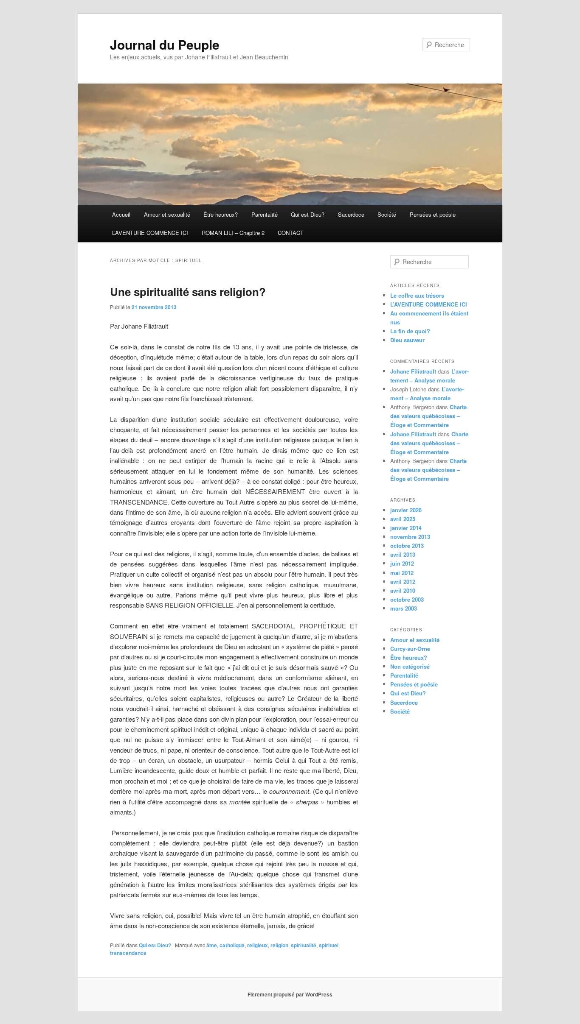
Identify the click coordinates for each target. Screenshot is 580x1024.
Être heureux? (220, 214)
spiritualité (303, 945)
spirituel (328, 945)
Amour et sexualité (167, 214)
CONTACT (291, 233)
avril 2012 (402, 582)
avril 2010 (402, 590)
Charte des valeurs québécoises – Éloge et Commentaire (428, 416)
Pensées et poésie (433, 214)
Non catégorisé (410, 666)
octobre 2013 (407, 545)
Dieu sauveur (407, 340)
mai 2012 (402, 573)
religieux (257, 945)
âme (211, 945)
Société (386, 214)
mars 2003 (403, 608)
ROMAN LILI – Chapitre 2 (233, 233)
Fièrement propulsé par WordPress (290, 994)
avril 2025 (402, 519)
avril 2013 (402, 554)
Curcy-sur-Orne (410, 649)
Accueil (121, 214)
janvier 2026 (406, 510)
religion (279, 945)
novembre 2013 (410, 537)
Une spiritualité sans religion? (188, 291)
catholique (232, 945)
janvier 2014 (406, 528)
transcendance (128, 953)
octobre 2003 (407, 599)
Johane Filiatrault (413, 371)
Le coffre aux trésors (417, 295)
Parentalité (264, 214)
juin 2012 (402, 563)
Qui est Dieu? (307, 214)
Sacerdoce (351, 214)
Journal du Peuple (165, 44)
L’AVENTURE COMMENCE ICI (150, 233)
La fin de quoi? (410, 331)
